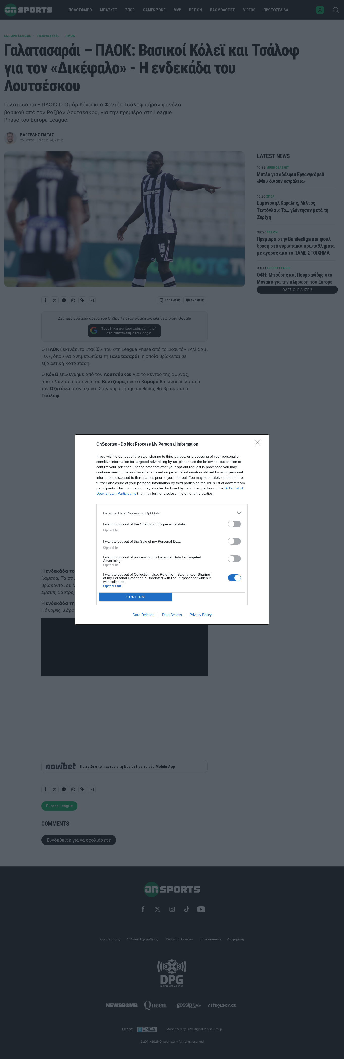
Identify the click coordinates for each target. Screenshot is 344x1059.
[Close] (259, 444)
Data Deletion (143, 615)
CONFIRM (135, 597)
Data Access (172, 615)
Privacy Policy (201, 615)
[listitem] (172, 513)
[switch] (234, 524)
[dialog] (172, 529)
